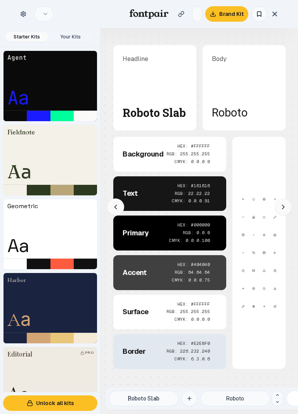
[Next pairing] (277, 395)
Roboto (230, 112)
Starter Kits (27, 37)
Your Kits (71, 37)
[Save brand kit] (259, 14)
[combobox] (44, 14)
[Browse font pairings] (189, 398)
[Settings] (23, 14)
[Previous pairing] (277, 402)
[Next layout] (283, 207)
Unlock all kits (55, 403)
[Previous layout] (115, 207)
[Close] (274, 14)
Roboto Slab (154, 113)
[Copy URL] (181, 14)
